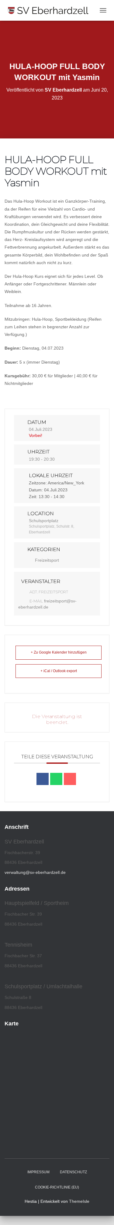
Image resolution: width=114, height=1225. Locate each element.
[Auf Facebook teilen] (42, 779)
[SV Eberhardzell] (50, 10)
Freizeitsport (47, 560)
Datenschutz (73, 1172)
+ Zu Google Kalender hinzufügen (59, 652)
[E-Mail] (70, 779)
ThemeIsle (79, 1201)
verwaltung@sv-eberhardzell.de (35, 872)
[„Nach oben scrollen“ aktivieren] (102, 1212)
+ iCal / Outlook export (58, 671)
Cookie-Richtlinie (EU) (57, 1187)
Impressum (38, 1172)
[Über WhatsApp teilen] (56, 779)
